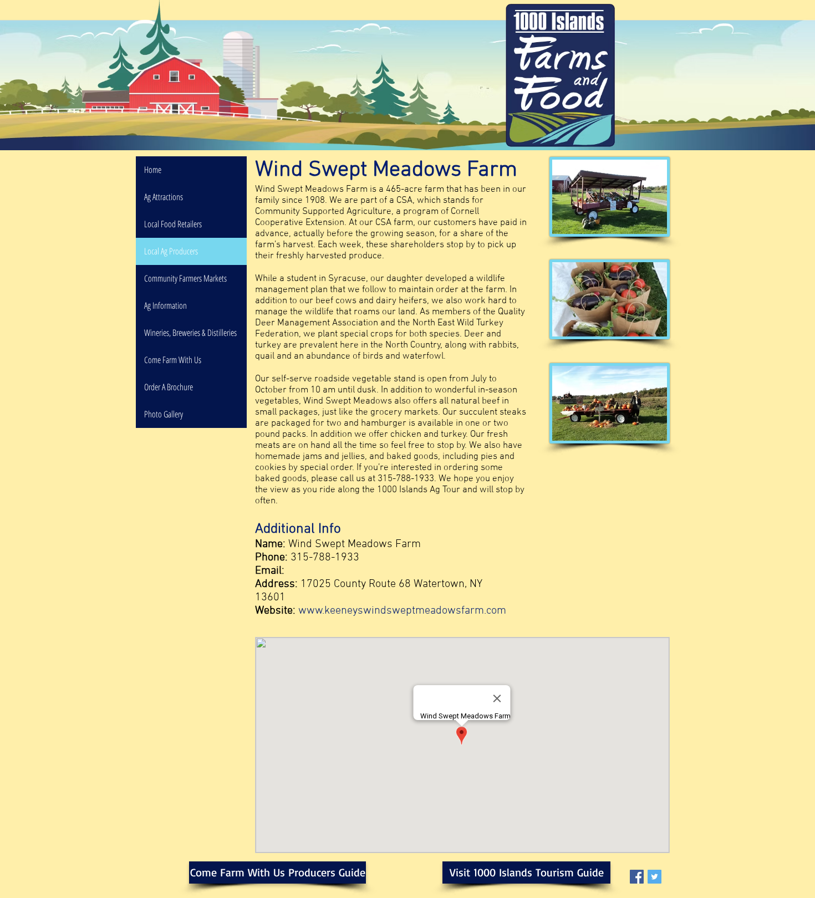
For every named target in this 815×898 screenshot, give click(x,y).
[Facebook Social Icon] (637, 877)
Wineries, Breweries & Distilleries (190, 332)
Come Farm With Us (172, 360)
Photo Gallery (163, 414)
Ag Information (165, 305)
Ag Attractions (163, 197)
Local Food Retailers (173, 224)
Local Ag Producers (171, 251)
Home (152, 170)
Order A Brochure (168, 387)
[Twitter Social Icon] (654, 877)
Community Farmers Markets (185, 278)
